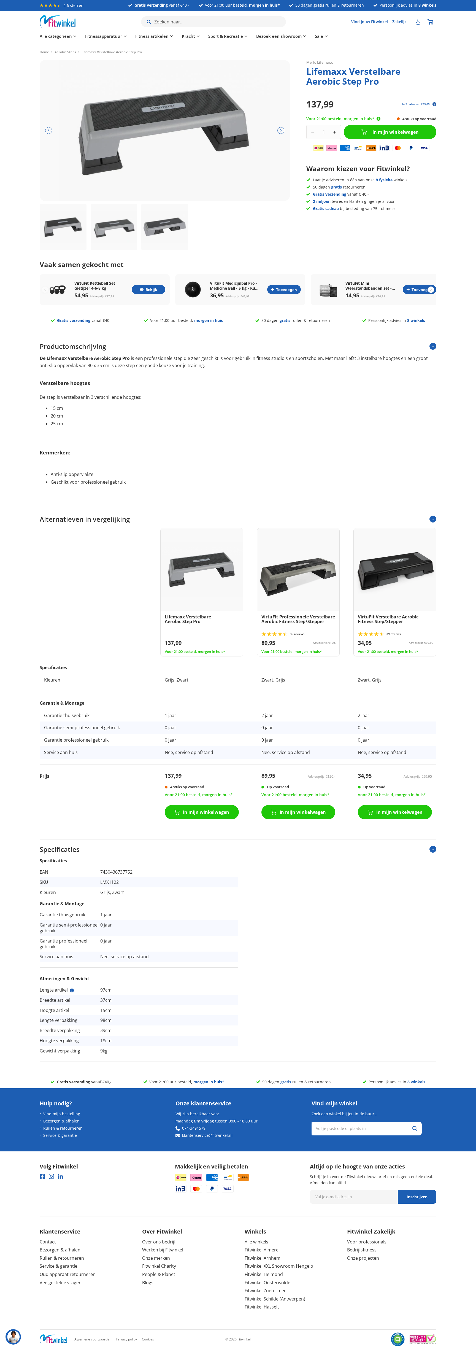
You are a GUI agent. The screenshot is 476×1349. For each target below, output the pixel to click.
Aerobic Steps (65, 52)
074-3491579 (193, 1128)
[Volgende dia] (280, 130)
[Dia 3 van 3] (164, 227)
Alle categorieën (56, 36)
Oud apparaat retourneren (68, 1274)
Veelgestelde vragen (61, 1283)
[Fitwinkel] (53, 1339)
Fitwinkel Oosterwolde (267, 1283)
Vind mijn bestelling (61, 1113)
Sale (319, 36)
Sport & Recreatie (225, 36)
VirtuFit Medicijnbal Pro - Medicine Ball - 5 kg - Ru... (234, 286)
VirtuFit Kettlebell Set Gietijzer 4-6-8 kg (94, 286)
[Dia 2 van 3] (114, 227)
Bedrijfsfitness (362, 1250)
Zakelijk (399, 21)
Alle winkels (256, 1242)
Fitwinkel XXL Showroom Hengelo (279, 1266)
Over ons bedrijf (158, 1242)
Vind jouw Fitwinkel (369, 21)
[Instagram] (51, 1176)
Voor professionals (366, 1242)
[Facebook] (42, 1176)
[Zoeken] (415, 1128)
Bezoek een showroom (279, 36)
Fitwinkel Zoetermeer (266, 1291)
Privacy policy (126, 1339)
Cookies (148, 1339)
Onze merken (156, 1258)
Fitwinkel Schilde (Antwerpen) (275, 1299)
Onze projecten (363, 1258)
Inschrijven (417, 1196)
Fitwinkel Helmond (264, 1274)
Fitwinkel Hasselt (262, 1307)
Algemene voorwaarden (92, 1339)
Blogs (147, 1283)
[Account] (418, 22)
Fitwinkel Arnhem (262, 1258)
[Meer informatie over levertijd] (378, 119)
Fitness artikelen (152, 36)
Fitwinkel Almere (261, 1250)
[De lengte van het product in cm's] (72, 990)
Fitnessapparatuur (103, 36)
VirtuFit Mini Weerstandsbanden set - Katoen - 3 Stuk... (368, 286)
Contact (48, 1242)
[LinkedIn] (60, 1176)
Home (44, 52)
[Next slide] (431, 289)
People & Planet (158, 1274)
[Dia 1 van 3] (63, 227)
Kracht (188, 36)
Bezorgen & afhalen (61, 1121)
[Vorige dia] (48, 130)
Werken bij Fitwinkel (162, 1250)
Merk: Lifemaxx (319, 62)
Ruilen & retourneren (63, 1128)
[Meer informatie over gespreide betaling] (434, 104)
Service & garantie (60, 1135)
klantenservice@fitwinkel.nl (207, 1135)
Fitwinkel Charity (159, 1266)
